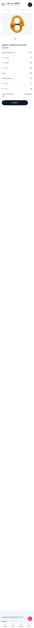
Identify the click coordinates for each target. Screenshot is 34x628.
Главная (5, 626)
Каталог (13, 626)
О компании (21, 626)
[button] (6, 22)
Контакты (28, 626)
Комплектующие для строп (12, 617)
